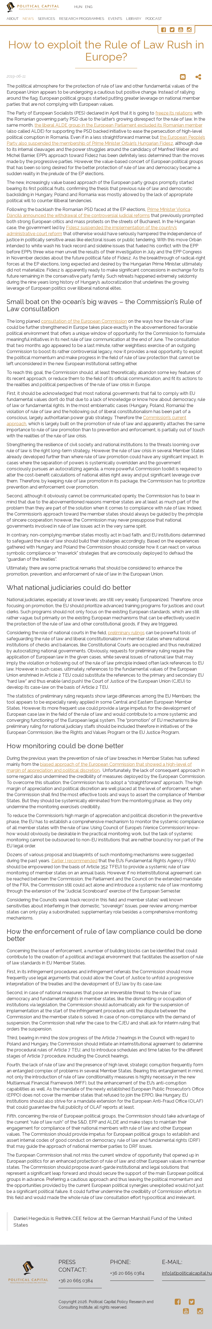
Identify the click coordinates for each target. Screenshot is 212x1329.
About (12, 19)
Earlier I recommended (74, 860)
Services (46, 19)
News (28, 19)
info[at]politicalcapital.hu (187, 1273)
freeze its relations (174, 113)
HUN (78, 7)
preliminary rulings (126, 632)
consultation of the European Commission (84, 321)
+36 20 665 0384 (76, 1280)
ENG (88, 7)
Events (115, 19)
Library (133, 19)
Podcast (153, 19)
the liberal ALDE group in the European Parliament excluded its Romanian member (118, 125)
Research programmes (81, 19)
